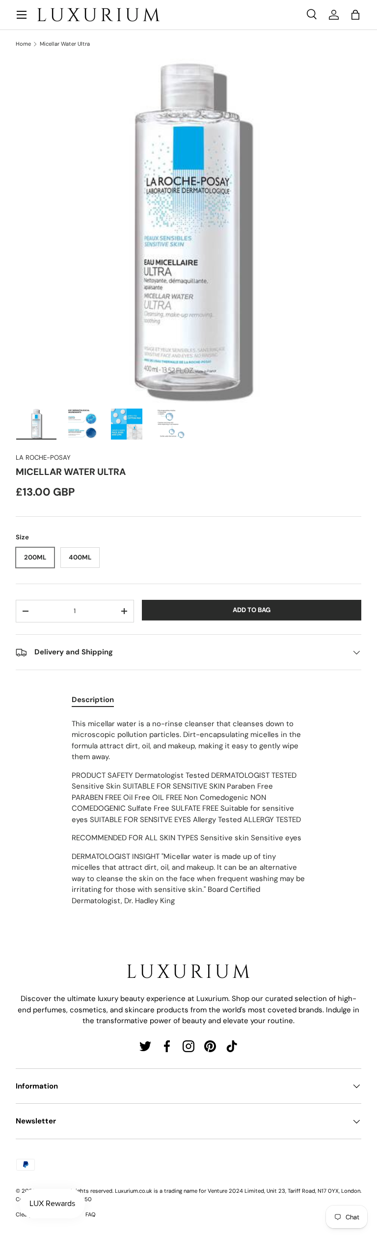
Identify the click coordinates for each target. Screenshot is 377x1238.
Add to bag (251, 610)
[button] (355, 15)
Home (23, 44)
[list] (188, 231)
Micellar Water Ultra (65, 44)
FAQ (90, 1214)
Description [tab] (93, 700)
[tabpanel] (188, 812)
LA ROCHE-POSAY (43, 457)
